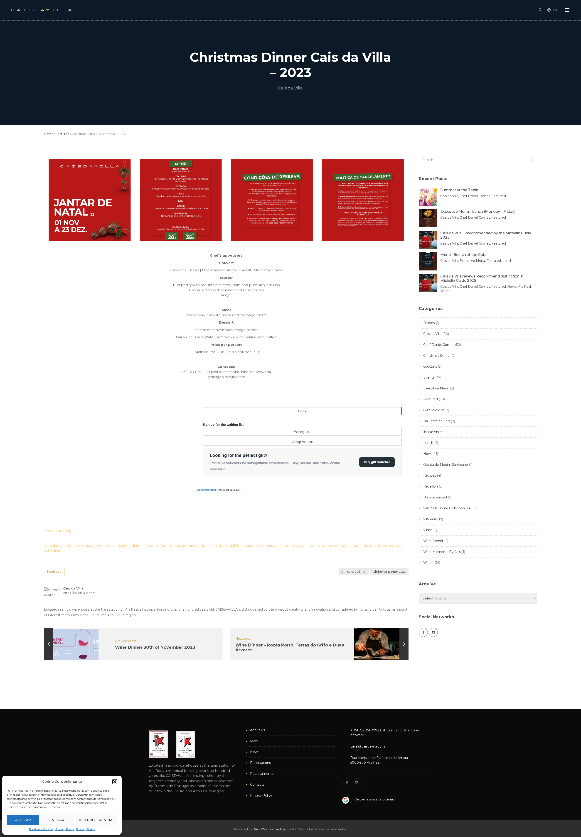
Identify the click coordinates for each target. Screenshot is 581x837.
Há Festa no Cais (436, 421)
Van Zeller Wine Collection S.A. (447, 508)
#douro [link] (166, 545)
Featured (62, 134)
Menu (254, 741)
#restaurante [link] (247, 545)
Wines (428, 563)
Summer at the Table (459, 190)
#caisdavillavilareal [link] (127, 545)
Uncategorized (435, 497)
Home (48, 134)
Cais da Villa (290, 88)
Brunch (429, 323)
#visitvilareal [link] (54, 551)
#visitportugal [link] (223, 545)
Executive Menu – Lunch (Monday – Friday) (477, 211)
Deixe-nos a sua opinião (374, 799)
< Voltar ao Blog (57, 531)
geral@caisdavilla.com (367, 746)
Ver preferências (97, 820)
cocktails (430, 366)
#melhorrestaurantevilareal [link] (87, 545)
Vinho (427, 530)
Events (428, 377)
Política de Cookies (41, 829)
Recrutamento (262, 774)
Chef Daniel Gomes (438, 345)
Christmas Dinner (354, 571)
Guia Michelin (433, 410)
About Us (257, 730)
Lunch (428, 443)
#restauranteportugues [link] (380, 545)
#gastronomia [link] (287, 545)
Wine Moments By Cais (442, 552)
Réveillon (430, 486)
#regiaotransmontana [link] (192, 545)
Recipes (429, 475)
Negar (58, 820)
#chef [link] (354, 545)
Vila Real (430, 519)
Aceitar (23, 820)
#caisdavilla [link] (53, 545)
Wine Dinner (433, 541)
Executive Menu (436, 388)
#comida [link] (266, 545)
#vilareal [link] (151, 545)
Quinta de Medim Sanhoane (445, 465)
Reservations (260, 763)
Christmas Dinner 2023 (389, 571)
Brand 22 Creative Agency (272, 829)
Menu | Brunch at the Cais (463, 255)
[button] (115, 781)
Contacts (257, 785)
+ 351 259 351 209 (363, 730)
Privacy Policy (64, 829)
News (427, 454)
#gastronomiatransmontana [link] (324, 545)
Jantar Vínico (433, 432)
